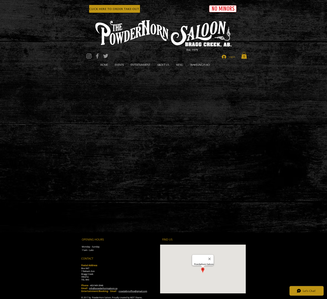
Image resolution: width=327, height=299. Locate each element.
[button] (244, 55)
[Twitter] (105, 56)
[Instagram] (89, 56)
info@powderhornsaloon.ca (103, 288)
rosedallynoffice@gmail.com (133, 291)
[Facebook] (97, 56)
